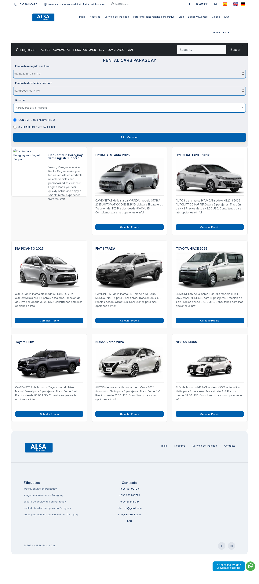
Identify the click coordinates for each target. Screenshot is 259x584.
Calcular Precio (129, 227)
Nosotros (179, 445)
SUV (101, 49)
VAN (130, 49)
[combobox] (129, 108)
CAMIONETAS (61, 49)
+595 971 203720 (129, 495)
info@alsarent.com (129, 514)
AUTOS (45, 49)
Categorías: (26, 49)
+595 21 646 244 (129, 501)
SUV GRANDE (116, 49)
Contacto (229, 445)
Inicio (164, 445)
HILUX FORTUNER (84, 49)
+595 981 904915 (28, 4)
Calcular (132, 137)
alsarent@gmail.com (130, 508)
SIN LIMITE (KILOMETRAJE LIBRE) (37, 127)
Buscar (235, 50)
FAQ (129, 520)
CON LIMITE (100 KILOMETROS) (36, 119)
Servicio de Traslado (204, 445)
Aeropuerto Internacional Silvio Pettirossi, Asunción (76, 4)
